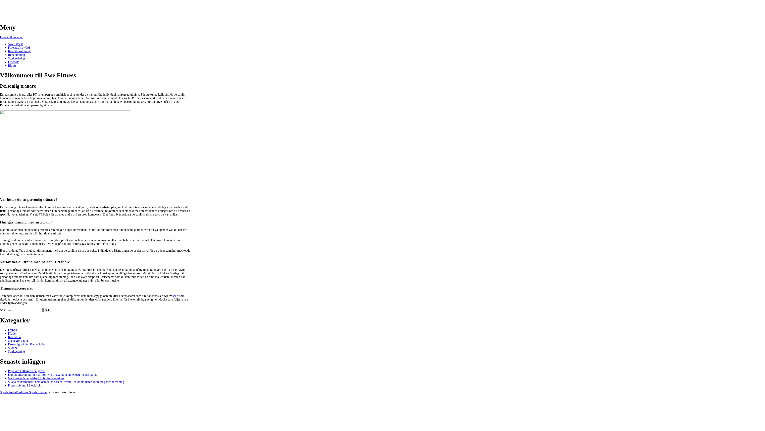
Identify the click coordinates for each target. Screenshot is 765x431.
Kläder (12, 333)
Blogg (12, 65)
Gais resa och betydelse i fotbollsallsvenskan (36, 378)
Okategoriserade (18, 340)
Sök (2, 310)
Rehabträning (16, 54)
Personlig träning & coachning (27, 344)
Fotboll (12, 330)
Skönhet (13, 348)
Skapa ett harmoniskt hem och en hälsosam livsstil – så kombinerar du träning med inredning (66, 382)
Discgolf (13, 62)
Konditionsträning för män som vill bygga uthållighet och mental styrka (52, 374)
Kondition (14, 337)
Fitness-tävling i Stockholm (25, 385)
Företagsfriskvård (19, 47)
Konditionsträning (19, 51)
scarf (175, 296)
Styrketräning (16, 58)
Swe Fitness (16, 7)
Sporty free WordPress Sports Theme (23, 392)
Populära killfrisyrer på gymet (26, 371)
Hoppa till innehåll (11, 37)
